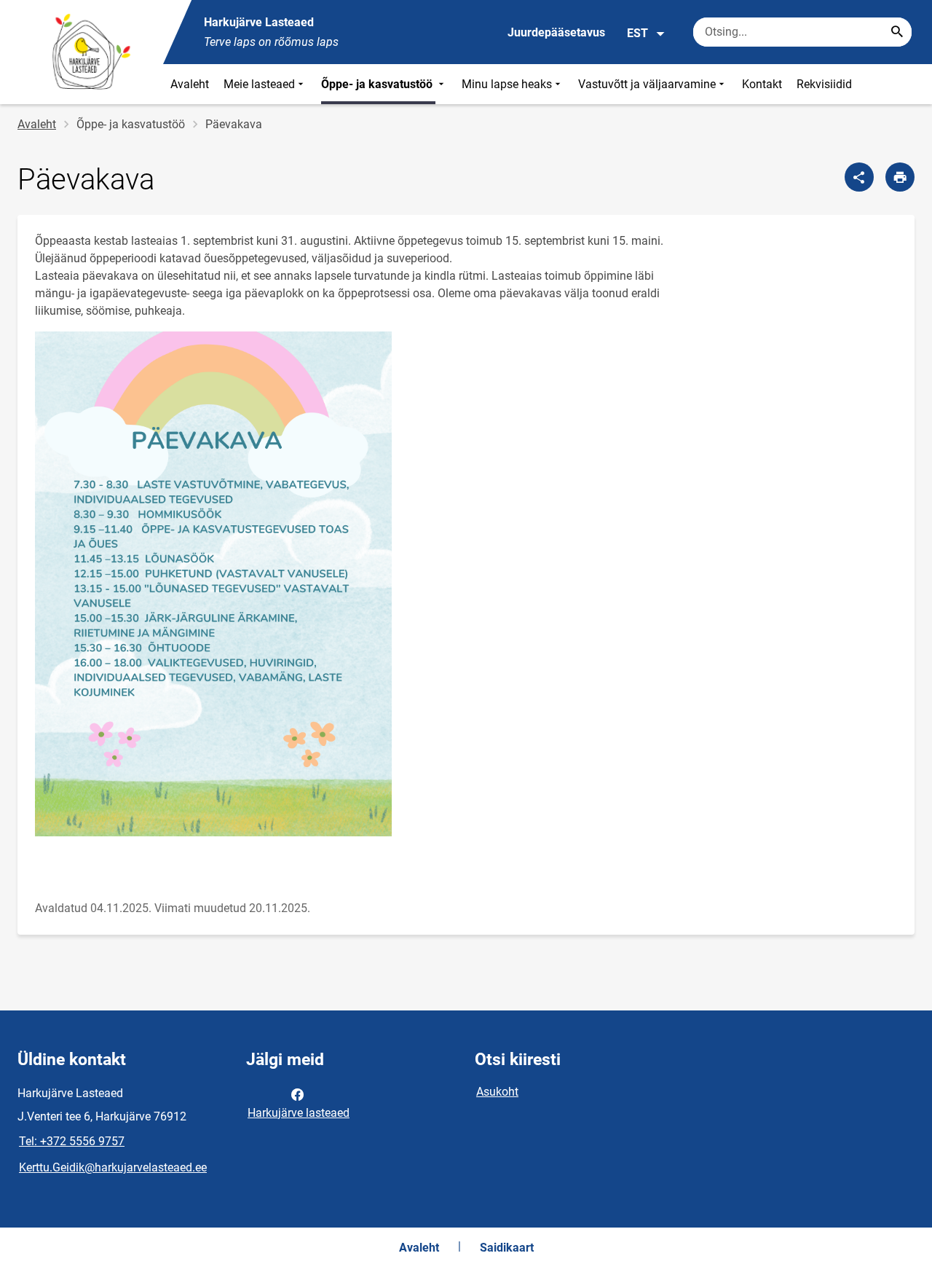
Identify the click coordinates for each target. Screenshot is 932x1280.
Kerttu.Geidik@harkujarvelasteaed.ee (113, 1167)
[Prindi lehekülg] (900, 177)
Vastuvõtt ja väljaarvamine (647, 84)
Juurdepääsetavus (556, 32)
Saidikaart (507, 1248)
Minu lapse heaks (507, 84)
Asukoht (497, 1092)
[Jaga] (859, 177)
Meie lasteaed (259, 84)
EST (637, 33)
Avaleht (189, 84)
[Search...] (897, 32)
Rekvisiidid (824, 84)
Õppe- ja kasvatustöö (378, 84)
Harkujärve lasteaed (299, 1113)
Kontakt (762, 84)
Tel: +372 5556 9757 (72, 1141)
